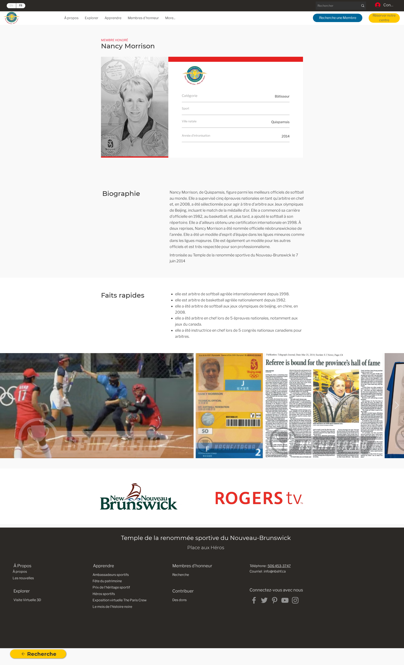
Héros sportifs (104, 594)
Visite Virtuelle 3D (27, 600)
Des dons (179, 600)
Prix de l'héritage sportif (111, 587)
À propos (20, 572)
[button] (113, 18)
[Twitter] (264, 600)
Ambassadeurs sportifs (111, 575)
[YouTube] (284, 600)
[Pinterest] (274, 600)
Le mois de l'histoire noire (112, 607)
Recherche (180, 575)
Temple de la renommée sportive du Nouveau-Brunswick (206, 537)
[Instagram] (295, 600)
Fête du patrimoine (107, 581)
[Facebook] (254, 600)
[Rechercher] (362, 6)
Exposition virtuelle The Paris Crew (120, 600)
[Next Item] (396, 405)
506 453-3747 (279, 566)
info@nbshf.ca (275, 571)
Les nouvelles (23, 578)
